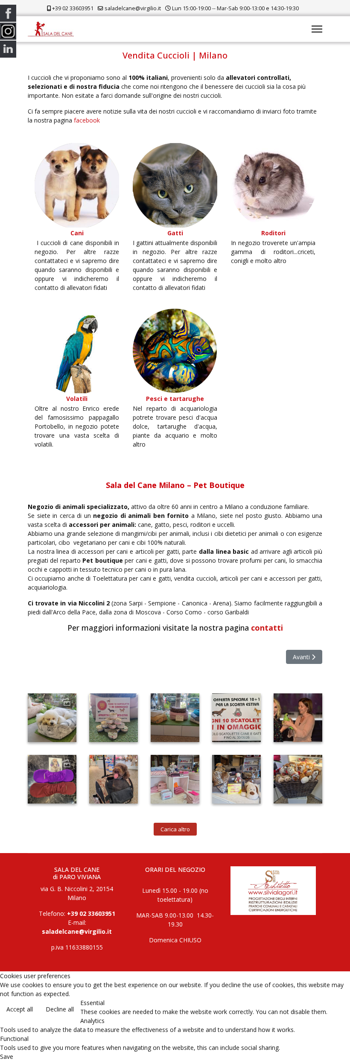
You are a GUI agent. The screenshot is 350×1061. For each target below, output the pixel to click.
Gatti (175, 233)
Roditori (273, 233)
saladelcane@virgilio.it (133, 8)
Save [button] (6, 1056)
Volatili (77, 399)
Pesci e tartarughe (175, 399)
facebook (87, 120)
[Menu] (317, 29)
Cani (77, 233)
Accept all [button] (19, 1009)
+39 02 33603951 (72, 8)
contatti (267, 628)
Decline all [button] (60, 1009)
